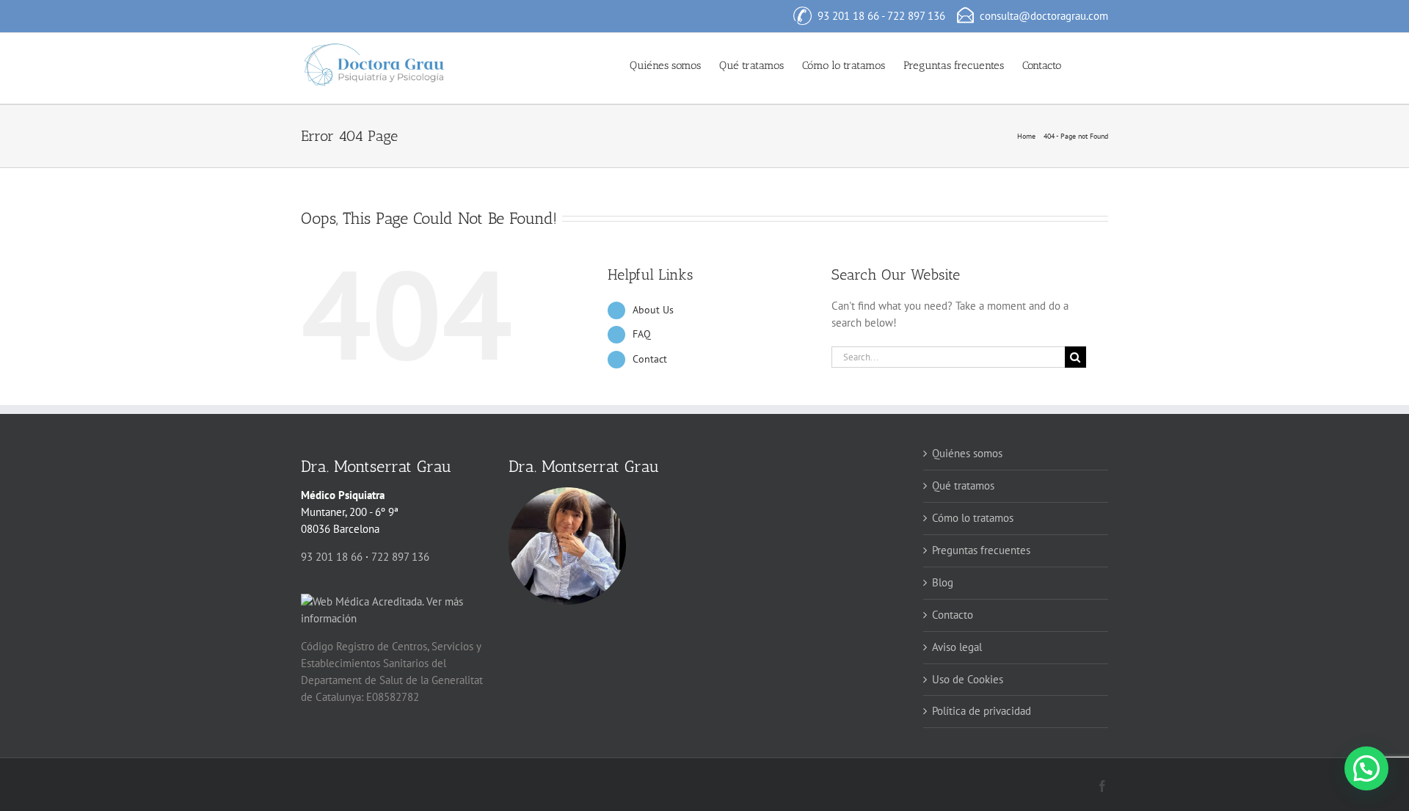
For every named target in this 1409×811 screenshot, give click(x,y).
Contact (650, 359)
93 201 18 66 (848, 16)
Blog (942, 582)
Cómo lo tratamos (972, 518)
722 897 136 (916, 16)
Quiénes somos (967, 453)
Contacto (952, 615)
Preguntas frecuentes (981, 550)
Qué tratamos (963, 485)
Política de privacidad (981, 711)
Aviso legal (957, 647)
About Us (653, 309)
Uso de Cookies (967, 679)
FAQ (642, 334)
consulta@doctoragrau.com (1044, 16)
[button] (1084, 64)
